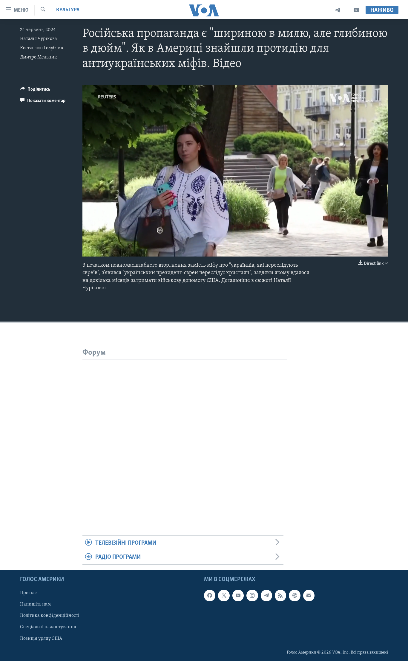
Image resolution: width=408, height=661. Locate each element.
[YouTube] (356, 10)
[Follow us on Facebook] (209, 595)
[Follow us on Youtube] (238, 595)
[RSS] (280, 595)
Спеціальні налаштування (48, 627)
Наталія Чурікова (38, 38)
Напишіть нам (35, 604)
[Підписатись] (309, 595)
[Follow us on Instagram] (252, 595)
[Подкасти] (294, 595)
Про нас (28, 593)
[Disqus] (184, 434)
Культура (67, 10)
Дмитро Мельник (38, 57)
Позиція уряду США (41, 638)
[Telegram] (337, 10)
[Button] (35, 90)
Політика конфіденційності (49, 615)
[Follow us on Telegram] (266, 595)
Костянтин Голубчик (42, 48)
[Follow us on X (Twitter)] (223, 595)
